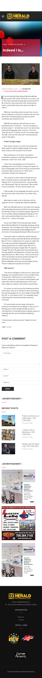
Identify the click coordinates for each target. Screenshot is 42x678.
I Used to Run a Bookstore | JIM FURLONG (28, 432)
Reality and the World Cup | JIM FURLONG (30, 445)
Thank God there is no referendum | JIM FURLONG (30, 418)
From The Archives (11, 91)
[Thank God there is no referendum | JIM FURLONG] (8, 420)
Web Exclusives (23, 91)
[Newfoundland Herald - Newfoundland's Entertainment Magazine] (19, 16)
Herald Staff (26, 89)
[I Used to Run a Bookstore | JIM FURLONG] (8, 434)
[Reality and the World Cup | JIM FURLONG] (8, 448)
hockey (8, 327)
